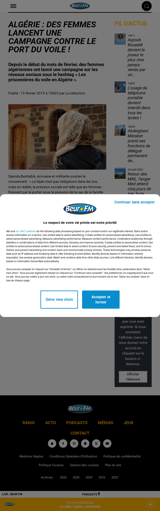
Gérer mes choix (59, 299)
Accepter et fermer (100, 299)
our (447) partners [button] (26, 231)
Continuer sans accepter (134, 201)
